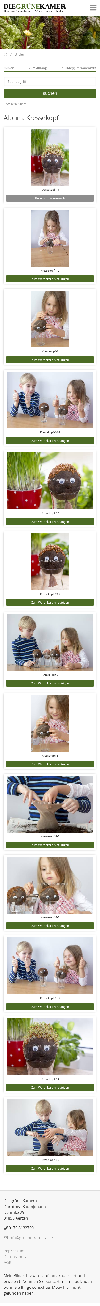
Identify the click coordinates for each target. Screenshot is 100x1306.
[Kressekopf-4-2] (50, 238)
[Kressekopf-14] (50, 1046)
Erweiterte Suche (15, 104)
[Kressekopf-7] (50, 642)
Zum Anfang (38, 68)
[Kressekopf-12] (50, 480)
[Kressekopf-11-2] (50, 965)
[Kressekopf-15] (50, 157)
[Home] (35, 7)
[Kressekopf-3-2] (50, 1127)
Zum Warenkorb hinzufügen (50, 279)
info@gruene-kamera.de (31, 1237)
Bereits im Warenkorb (50, 198)
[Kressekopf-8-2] (50, 885)
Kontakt (52, 1281)
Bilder (19, 54)
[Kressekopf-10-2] (50, 400)
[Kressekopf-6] (50, 319)
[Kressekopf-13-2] (50, 561)
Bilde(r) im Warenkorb (79, 68)
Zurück (9, 68)
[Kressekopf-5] (50, 723)
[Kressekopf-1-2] (50, 804)
